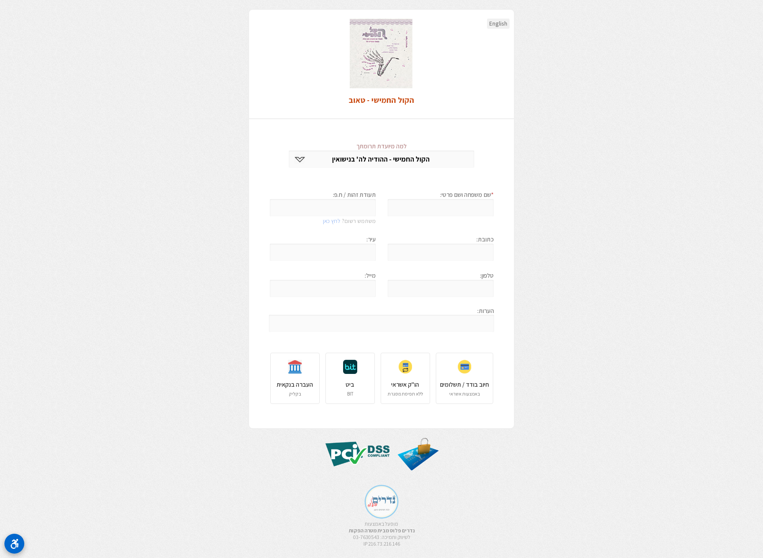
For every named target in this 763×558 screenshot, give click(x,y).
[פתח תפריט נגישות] (14, 544)
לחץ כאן (331, 221)
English (498, 23)
